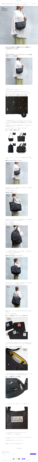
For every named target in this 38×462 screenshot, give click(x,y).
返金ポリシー (15, 460)
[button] (21, 3)
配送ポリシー (23, 460)
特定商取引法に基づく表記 (28, 460)
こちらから (17, 443)
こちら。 (14, 190)
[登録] (14, 454)
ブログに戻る (19, 448)
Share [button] (7, 52)
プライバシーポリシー (19, 460)
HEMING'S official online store (6, 460)
